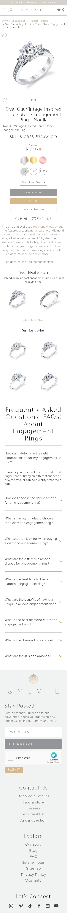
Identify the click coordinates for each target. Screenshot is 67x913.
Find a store (33, 802)
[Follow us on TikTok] (30, 906)
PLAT (42, 171)
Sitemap (33, 868)
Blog (33, 850)
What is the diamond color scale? (29, 640)
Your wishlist (33, 814)
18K (34, 171)
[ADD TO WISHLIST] (4, 100)
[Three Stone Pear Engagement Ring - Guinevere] (18, 384)
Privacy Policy (33, 874)
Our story (33, 844)
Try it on (34, 201)
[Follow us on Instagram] (11, 905)
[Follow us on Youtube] (56, 906)
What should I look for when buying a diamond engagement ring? (31, 541)
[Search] (10, 10)
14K (24, 171)
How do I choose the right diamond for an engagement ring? (30, 500)
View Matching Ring (33, 209)
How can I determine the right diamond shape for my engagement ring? (31, 458)
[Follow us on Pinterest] (20, 905)
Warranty (33, 880)
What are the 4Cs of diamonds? (28, 656)
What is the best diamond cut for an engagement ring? (31, 622)
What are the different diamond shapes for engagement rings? (27, 561)
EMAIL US (44, 219)
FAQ (33, 856)
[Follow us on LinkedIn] (48, 906)
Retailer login (34, 862)
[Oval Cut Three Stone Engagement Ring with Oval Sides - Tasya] (18, 353)
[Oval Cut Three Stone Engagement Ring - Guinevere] (49, 353)
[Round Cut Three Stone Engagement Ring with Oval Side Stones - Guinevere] (49, 384)
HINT (24, 219)
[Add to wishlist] (59, 10)
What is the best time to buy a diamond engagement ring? (26, 582)
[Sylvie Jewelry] (33, 10)
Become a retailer (33, 796)
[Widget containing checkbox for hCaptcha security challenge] (33, 758)
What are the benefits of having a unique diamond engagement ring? (30, 602)
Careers (33, 808)
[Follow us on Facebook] (39, 906)
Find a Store (33, 192)
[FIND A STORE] (63, 10)
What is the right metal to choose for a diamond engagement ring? (29, 521)
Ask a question (33, 820)
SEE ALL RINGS (33, 319)
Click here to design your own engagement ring (33, 2)
